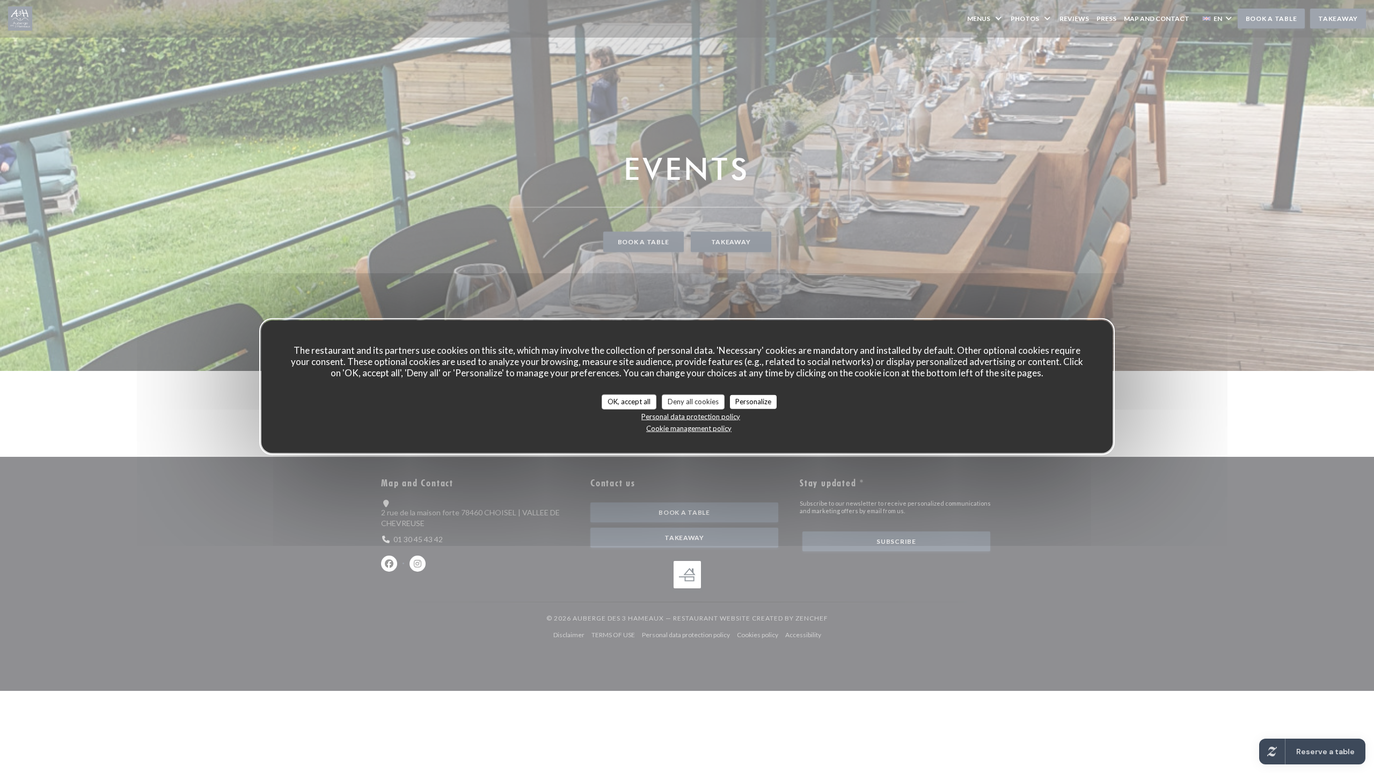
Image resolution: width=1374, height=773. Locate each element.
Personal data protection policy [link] (690, 416)
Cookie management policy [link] (689, 428)
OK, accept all (629, 401)
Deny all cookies (693, 401)
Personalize (753, 401)
